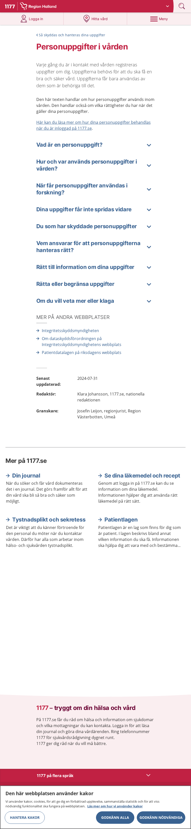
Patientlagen (121, 519)
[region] (95, 807)
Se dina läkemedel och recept (142, 475)
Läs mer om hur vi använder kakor (115, 806)
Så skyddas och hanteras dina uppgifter (72, 35)
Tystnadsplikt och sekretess (48, 519)
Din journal (26, 475)
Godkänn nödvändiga (161, 817)
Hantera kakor (25, 817)
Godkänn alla (115, 817)
